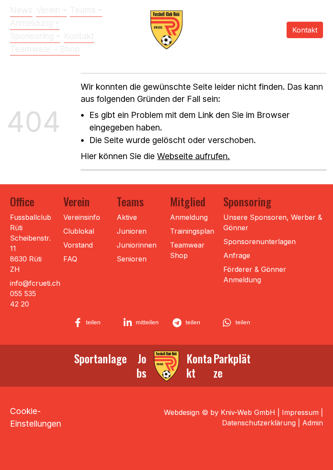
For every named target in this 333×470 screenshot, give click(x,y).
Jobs (142, 365)
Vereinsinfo (81, 217)
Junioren (132, 231)
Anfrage (236, 255)
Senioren (132, 259)
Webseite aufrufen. (193, 156)
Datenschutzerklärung (259, 422)
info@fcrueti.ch (35, 283)
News (21, 10)
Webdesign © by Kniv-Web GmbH (219, 412)
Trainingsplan (192, 231)
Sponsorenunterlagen (259, 241)
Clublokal (78, 231)
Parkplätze (232, 365)
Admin (312, 422)
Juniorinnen (137, 245)
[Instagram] (230, 29)
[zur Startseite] (166, 366)
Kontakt (79, 36)
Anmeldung (189, 217)
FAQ (70, 259)
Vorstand (78, 245)
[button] (93, 323)
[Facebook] (242, 29)
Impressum (300, 412)
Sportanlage (100, 358)
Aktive (127, 217)
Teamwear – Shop (45, 49)
